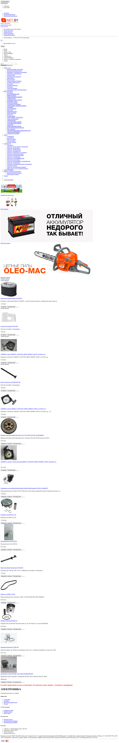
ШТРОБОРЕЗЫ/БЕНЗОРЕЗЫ (15, 127)
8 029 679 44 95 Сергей (6, 25)
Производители (8, 719)
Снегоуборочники (12, 88)
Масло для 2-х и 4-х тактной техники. (17, 168)
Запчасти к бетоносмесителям (15, 155)
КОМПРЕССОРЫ (12, 101)
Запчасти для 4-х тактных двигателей (17, 146)
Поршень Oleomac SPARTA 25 (9, 620)
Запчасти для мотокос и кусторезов (17, 152)
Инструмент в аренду (13, 174)
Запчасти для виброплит (14, 151)
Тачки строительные (12, 119)
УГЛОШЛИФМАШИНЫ (14, 123)
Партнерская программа (10, 722)
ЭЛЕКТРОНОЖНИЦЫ (13, 132)
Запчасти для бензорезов (14, 149)
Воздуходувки (11, 79)
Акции (6, 176)
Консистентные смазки (13, 159)
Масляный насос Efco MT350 (9, 541)
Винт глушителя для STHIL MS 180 (10, 382)
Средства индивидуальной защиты (16, 89)
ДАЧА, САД (7, 68)
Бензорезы (10, 92)
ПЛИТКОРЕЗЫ (11, 113)
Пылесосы (10, 114)
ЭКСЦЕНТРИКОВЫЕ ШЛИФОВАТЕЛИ (18, 130)
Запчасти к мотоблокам (13, 157)
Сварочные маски (12, 165)
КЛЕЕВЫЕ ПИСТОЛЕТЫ (14, 100)
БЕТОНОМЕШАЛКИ (13, 94)
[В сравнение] (18, 417)
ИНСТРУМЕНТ (8, 91)
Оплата (6, 704)
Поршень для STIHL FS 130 (8, 514)
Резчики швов (11, 116)
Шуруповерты (11, 129)
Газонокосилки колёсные (14, 76)
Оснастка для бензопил (13, 162)
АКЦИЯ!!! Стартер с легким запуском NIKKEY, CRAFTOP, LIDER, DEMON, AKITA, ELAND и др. (28, 461)
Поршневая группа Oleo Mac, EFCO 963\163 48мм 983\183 (17, 673)
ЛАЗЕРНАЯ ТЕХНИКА (14, 104)
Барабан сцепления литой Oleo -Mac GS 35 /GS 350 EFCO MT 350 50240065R (22, 435)
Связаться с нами (8, 710)
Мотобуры (10, 87)
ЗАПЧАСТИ (7, 143)
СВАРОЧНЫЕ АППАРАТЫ (15, 117)
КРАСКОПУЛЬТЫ (12, 103)
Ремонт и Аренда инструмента (12, 171)
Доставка (6, 13)
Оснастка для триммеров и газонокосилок (18, 161)
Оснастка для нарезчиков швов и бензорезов (19, 164)
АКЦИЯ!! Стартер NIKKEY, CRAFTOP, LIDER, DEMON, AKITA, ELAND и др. (23, 354)
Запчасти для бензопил (13, 148)
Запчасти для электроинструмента (16, 167)
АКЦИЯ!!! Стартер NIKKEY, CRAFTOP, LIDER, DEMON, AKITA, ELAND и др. (23, 408)
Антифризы (10, 136)
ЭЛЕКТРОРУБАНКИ (13, 133)
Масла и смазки (11, 139)
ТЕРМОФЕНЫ (11, 120)
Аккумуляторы (11, 141)
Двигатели (10, 145)
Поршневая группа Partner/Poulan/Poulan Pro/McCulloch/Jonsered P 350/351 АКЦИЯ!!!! (24, 488)
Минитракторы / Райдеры (14, 81)
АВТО (6, 135)
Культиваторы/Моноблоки (14, 70)
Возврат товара (8, 711)
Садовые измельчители (13, 82)
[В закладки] (16, 417)
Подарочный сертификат (11, 721)
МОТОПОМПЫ (11, 108)
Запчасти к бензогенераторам (15, 154)
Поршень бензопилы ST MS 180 (9, 647)
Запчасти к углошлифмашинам (15, 158)
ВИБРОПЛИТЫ (11, 95)
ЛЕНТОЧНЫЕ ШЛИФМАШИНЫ (16, 105)
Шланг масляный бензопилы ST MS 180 (12, 567)
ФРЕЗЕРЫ (10, 124)
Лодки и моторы (11, 142)
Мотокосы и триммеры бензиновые (17, 72)
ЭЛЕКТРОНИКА (9, 170)
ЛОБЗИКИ (10, 107)
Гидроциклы (10, 138)
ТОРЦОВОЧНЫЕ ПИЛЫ (14, 122)
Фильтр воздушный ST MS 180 (9, 326)
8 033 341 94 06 (4, 26)
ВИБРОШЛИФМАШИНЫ (14, 97)
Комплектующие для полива (15, 69)
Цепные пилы (11, 75)
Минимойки (10, 78)
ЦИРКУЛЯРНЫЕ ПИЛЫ (14, 126)
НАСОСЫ (10, 110)
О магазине (7, 699)
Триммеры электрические (14, 73)
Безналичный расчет (9, 14)
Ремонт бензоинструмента (14, 173)
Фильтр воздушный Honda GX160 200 (11, 298)
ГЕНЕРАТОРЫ (11, 98)
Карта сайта (7, 713)
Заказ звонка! (12, 29)
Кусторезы (10, 84)
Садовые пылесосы (12, 85)
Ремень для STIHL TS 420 (8, 594)
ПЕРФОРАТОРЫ (12, 111)
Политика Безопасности (10, 16)
